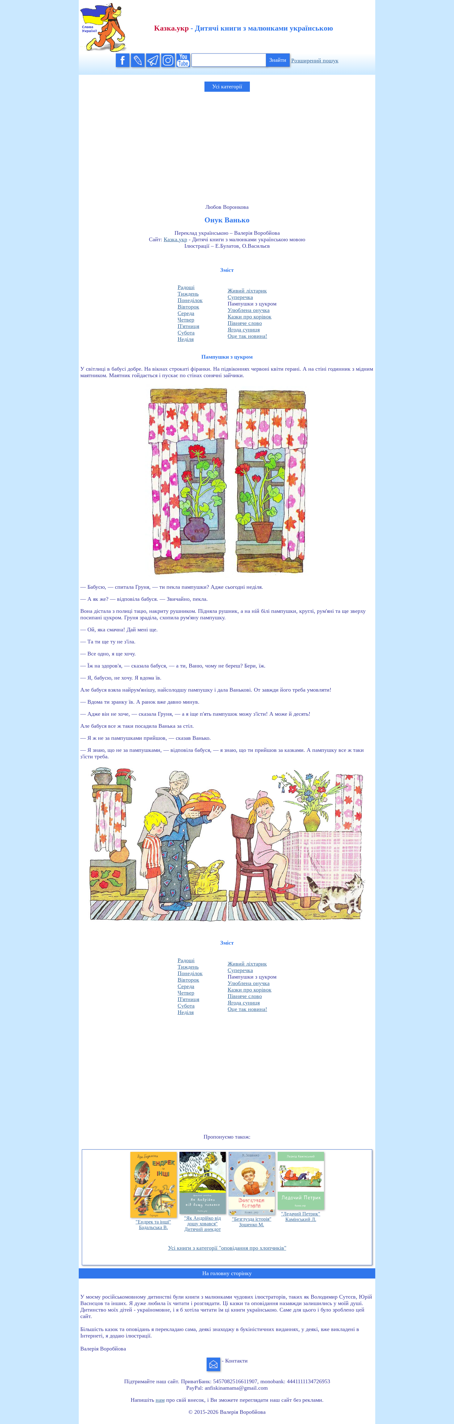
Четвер (186, 320)
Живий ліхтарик (247, 291)
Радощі (186, 287)
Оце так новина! (247, 336)
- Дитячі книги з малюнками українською (243, 28)
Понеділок (190, 300)
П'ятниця (188, 326)
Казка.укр (175, 239)
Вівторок (188, 307)
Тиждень (188, 294)
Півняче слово (245, 323)
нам (160, 1400)
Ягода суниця (244, 330)
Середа (186, 313)
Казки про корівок (249, 317)
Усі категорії (227, 86)
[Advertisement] (227, 142)
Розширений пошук (314, 60)
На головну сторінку (227, 1273)
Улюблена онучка (249, 310)
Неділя (186, 339)
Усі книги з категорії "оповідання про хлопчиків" (227, 1248)
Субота (186, 333)
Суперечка (240, 297)
